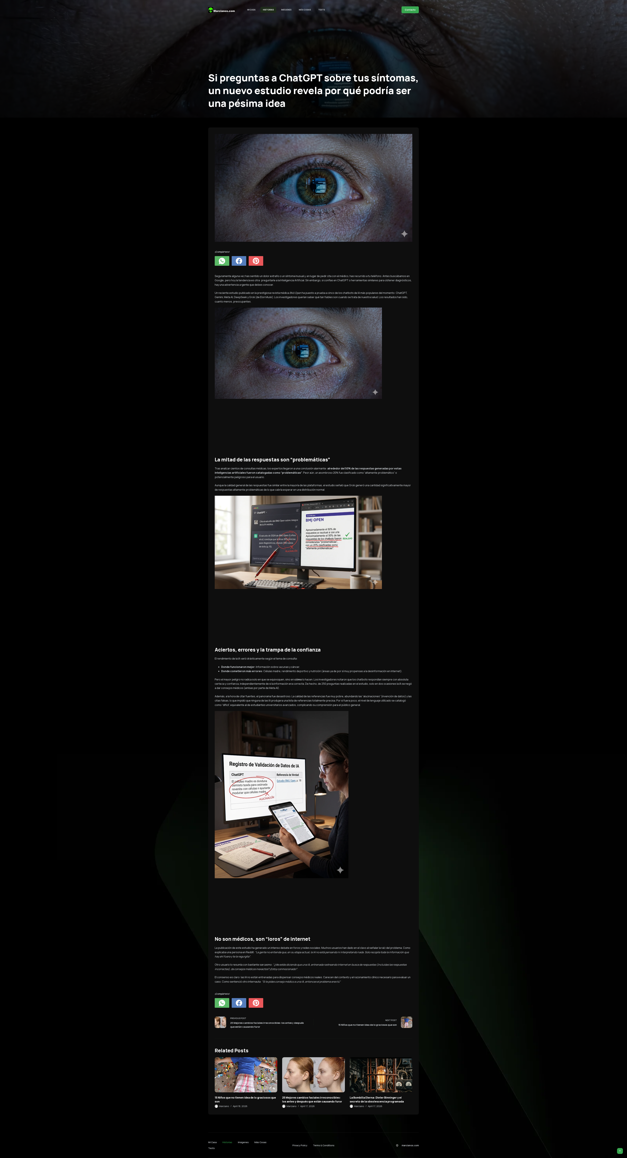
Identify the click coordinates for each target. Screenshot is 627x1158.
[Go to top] (620, 1151)
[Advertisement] (313, 426)
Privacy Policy (299, 1145)
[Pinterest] (256, 261)
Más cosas (305, 9)
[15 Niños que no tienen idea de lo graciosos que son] (246, 1075)
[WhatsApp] (222, 261)
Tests (321, 9)
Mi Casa (251, 9)
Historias (268, 9)
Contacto (410, 9)
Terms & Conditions (323, 1145)
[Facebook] (239, 261)
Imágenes (286, 9)
